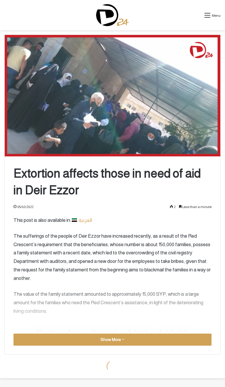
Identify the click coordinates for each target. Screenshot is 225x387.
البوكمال (139, 331)
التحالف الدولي (175, 331)
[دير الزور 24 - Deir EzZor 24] (112, 15)
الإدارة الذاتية (105, 331)
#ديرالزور (48, 331)
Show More (111, 339)
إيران (75, 331)
